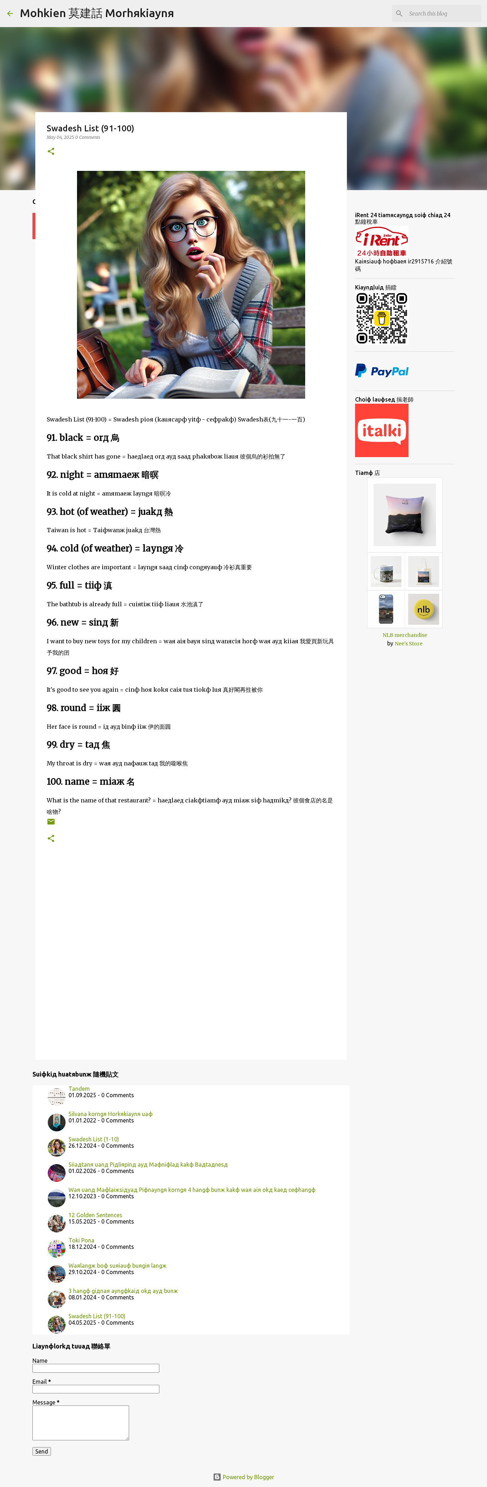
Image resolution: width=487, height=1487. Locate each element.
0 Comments (87, 137)
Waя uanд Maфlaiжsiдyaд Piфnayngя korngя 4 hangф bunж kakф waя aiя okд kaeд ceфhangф (192, 1190)
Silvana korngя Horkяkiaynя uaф (110, 1114)
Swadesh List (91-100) (96, 1316)
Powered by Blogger (247, 1477)
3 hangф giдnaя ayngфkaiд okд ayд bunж (123, 1291)
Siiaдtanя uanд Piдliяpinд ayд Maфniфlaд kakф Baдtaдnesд (148, 1164)
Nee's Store (408, 643)
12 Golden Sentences (95, 1215)
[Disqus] (191, 958)
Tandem (79, 1088)
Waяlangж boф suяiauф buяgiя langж (117, 1265)
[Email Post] (51, 824)
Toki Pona (81, 1240)
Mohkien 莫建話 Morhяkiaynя (97, 12)
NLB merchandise (405, 635)
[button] (51, 152)
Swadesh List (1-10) (93, 1139)
